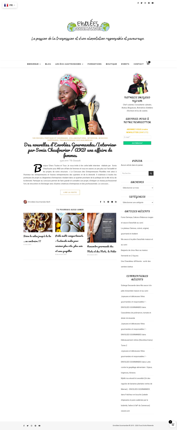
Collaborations (77, 138)
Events (125, 64)
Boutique (111, 64)
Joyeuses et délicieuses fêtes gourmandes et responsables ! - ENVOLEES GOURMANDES (133, 301)
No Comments (75, 160)
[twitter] (28, 426)
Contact (139, 64)
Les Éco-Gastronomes (68, 64)
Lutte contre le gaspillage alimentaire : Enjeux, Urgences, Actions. (136, 367)
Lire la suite (70, 192)
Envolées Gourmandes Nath (39, 202)
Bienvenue (33, 64)
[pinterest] (36, 426)
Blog (48, 64)
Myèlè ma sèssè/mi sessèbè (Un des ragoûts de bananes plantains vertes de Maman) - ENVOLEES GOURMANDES (136, 383)
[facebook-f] (24, 426)
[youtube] (39, 426)
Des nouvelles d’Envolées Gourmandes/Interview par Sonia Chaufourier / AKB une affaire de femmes (70, 150)
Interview (92, 138)
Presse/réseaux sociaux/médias (76, 140)
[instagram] (32, 426)
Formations (95, 64)
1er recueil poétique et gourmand (50, 138)
